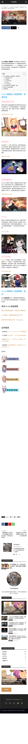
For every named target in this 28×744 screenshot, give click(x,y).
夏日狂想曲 (4, 259)
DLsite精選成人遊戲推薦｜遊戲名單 (11, 76)
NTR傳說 (4, 315)
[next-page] (5, 643)
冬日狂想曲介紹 (6, 271)
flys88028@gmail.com (17, 699)
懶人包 (11, 517)
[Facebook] (2, 524)
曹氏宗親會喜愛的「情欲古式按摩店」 (14, 310)
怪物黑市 (8, 79)
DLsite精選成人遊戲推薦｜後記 (11, 85)
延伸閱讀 (6, 88)
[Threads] (21, 703)
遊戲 (14, 517)
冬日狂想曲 (8, 83)
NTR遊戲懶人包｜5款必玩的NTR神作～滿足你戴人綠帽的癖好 (18, 566)
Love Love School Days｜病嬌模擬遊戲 (17, 331)
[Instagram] (10, 703)
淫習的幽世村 (8, 80)
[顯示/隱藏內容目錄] (23, 74)
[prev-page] (2, 643)
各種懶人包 (5, 7)
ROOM (7, 82)
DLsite (15, 65)
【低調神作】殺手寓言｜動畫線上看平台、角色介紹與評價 (21, 534)
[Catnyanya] (7, 549)
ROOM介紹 (5, 231)
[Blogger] (14, 554)
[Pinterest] (9, 524)
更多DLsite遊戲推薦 (8, 87)
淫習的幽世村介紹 (7, 194)
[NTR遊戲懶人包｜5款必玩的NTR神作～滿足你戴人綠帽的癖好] (5, 566)
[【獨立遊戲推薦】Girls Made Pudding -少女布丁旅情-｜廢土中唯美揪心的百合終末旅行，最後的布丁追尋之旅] (4, 637)
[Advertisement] (14, 46)
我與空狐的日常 (8, 77)
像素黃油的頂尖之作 (15, 315)
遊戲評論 (18, 517)
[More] (18, 27)
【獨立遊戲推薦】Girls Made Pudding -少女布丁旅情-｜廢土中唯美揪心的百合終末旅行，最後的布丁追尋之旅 (17, 637)
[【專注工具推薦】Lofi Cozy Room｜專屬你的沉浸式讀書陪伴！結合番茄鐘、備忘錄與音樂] (4, 630)
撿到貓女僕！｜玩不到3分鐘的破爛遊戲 (17, 335)
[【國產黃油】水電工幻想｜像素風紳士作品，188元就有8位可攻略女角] (14, 608)
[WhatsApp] (13, 524)
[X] (6, 524)
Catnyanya (16, 544)
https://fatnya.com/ (17, 546)
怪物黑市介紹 (6, 156)
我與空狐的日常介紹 (7, 114)
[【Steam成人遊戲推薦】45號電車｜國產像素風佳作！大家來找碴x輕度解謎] (4, 618)
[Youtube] (18, 703)
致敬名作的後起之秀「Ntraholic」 (12, 320)
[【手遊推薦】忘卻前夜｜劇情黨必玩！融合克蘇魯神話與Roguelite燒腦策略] (4, 624)
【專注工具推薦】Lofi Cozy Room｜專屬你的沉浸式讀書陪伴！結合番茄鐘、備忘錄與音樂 (17, 630)
